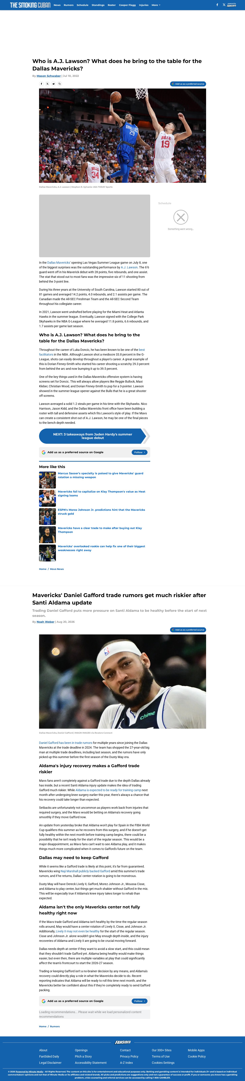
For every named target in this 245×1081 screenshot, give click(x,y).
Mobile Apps (196, 1050)
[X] (224, 4)
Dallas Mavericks (58, 262)
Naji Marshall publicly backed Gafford (85, 871)
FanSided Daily (49, 1056)
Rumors (68, 5)
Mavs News (57, 569)
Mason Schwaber (49, 76)
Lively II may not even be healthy (78, 931)
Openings (81, 1050)
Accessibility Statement (91, 1062)
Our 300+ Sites (161, 1050)
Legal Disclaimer (50, 1062)
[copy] (59, 83)
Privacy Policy (129, 1056)
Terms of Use (161, 1056)
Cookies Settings (163, 1062)
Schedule (82, 5)
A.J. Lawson (129, 267)
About (43, 1050)
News (57, 5)
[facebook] (217, 4)
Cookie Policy (197, 1056)
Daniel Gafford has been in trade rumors (65, 743)
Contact (125, 1050)
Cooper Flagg (127, 5)
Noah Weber (45, 621)
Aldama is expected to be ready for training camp (108, 790)
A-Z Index (126, 1062)
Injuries (143, 5)
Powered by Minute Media (29, 1071)
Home (42, 569)
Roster (112, 5)
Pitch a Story (83, 1056)
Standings (98, 5)
